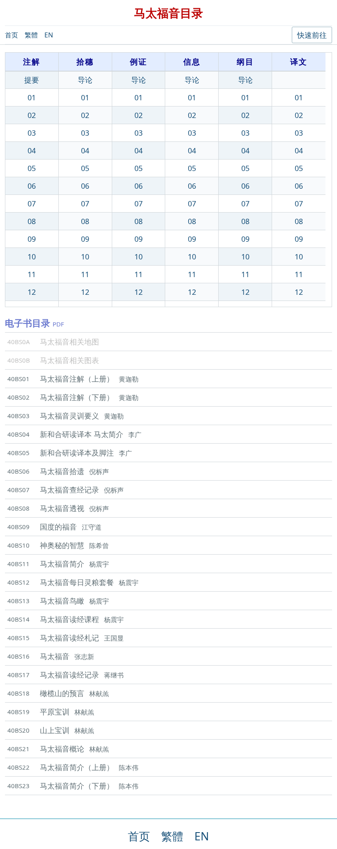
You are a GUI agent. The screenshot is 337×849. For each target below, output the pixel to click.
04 (32, 150)
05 (32, 168)
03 (32, 133)
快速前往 (312, 35)
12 (32, 292)
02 (32, 115)
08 (32, 221)
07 (32, 203)
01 (32, 97)
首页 (11, 34)
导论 (85, 80)
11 (32, 274)
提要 (31, 80)
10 (32, 256)
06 (32, 186)
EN (48, 34)
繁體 (31, 34)
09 (32, 239)
